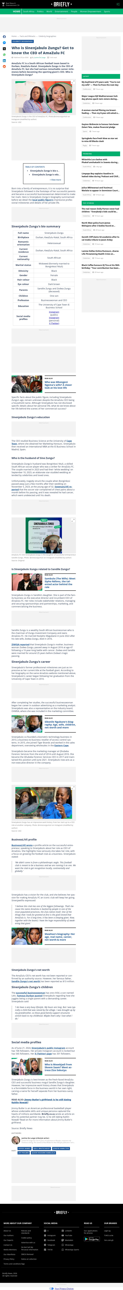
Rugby (85, 145)
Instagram (54, 311)
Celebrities (86, 103)
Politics (40, 11)
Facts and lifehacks (27, 36)
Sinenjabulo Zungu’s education (48, 174)
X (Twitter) (54, 323)
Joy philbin (23, 1153)
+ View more (55, 179)
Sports (107, 11)
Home (16, 11)
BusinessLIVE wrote (22, 845)
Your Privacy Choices (64, 1288)
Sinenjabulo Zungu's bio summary (48, 170)
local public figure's (42, 199)
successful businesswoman (30, 992)
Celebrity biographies (47, 36)
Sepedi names (24, 1148)
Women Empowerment (90, 11)
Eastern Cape (61, 745)
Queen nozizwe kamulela (43, 1153)
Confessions (87, 89)
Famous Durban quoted (29, 995)
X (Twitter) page (43, 1053)
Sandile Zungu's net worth (26, 981)
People (74, 11)
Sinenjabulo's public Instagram (48, 1047)
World (49, 11)
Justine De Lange (40, 57)
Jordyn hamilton (61, 1148)
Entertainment (61, 11)
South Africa (28, 11)
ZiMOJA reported (20, 644)
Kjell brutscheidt (42, 1148)
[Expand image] (73, 82)
